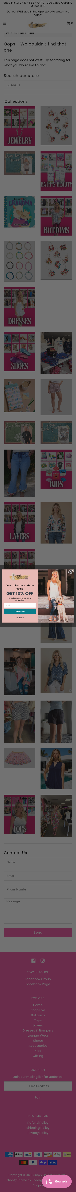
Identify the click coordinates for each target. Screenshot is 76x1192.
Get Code (19, 611)
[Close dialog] (70, 571)
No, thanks (20, 618)
